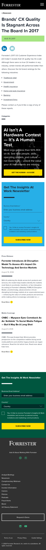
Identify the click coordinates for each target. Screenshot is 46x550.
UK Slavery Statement (10, 507)
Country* (7, 217)
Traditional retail (10, 77)
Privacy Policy (22, 538)
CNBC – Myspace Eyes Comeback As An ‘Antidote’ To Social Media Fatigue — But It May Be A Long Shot (22, 321)
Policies (4, 494)
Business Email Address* (12, 206)
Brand (4, 504)
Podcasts (5, 497)
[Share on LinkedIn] (4, 48)
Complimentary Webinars (11, 481)
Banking (7, 95)
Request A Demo (23, 517)
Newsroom (6, 478)
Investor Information (9, 488)
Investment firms (10, 99)
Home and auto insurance (14, 91)
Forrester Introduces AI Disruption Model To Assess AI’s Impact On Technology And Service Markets (20, 264)
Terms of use (8, 538)
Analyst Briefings (8, 475)
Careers (4, 491)
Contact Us (6, 484)
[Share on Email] (12, 48)
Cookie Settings (37, 538)
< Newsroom (6, 13)
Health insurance (11, 86)
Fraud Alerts (6, 500)
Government (9, 82)
